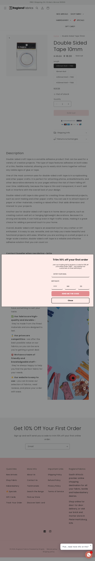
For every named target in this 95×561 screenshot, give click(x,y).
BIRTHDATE (55, 281)
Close (70, 300)
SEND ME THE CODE (70, 293)
